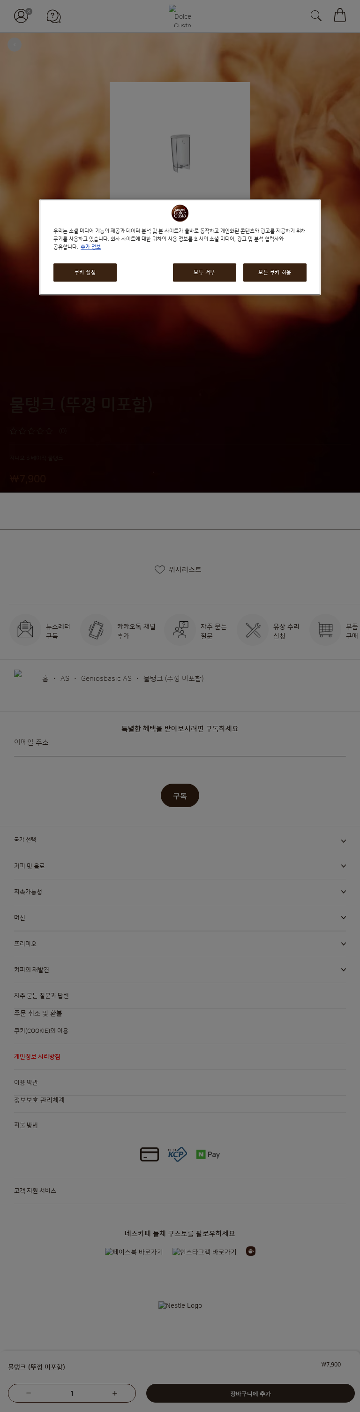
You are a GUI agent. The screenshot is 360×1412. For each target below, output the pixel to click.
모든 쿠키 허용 (275, 272)
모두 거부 (204, 272)
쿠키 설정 (85, 272)
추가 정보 (91, 247)
